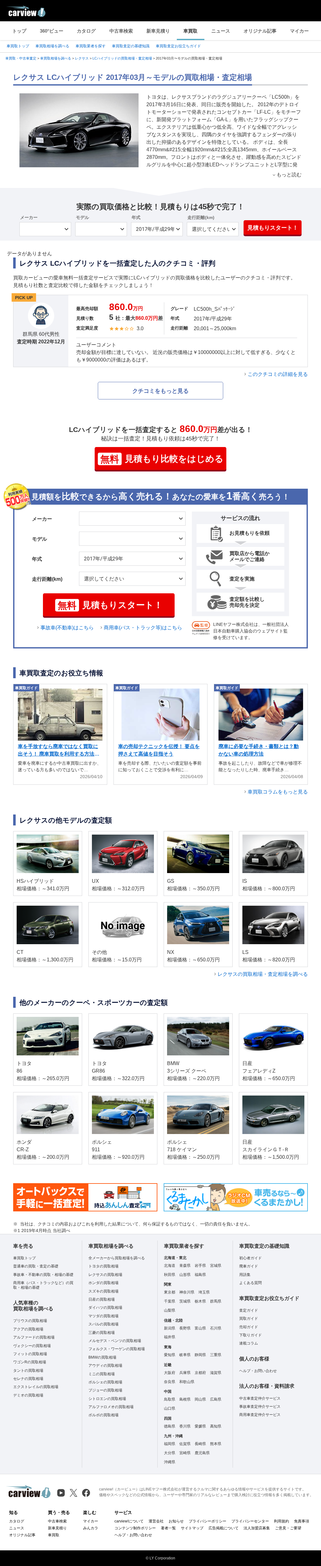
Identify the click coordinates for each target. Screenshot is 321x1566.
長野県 (185, 1328)
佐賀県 (185, 1444)
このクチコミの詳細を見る (278, 374)
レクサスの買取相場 (105, 1274)
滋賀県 (215, 1373)
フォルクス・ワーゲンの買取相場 (116, 1349)
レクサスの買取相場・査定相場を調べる (263, 974)
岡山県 (200, 1399)
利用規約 (281, 1521)
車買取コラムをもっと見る (278, 791)
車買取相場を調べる (52, 46)
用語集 (244, 1274)
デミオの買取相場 (28, 1395)
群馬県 (215, 1301)
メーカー (29, 217)
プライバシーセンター (250, 1521)
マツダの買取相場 (103, 1316)
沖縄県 (169, 1462)
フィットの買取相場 (30, 1354)
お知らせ (176, 1521)
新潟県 (169, 1328)
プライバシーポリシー (207, 1521)
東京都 (169, 1292)
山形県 (185, 1274)
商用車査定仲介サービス (260, 1415)
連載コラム (248, 1343)
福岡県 (169, 1444)
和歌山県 (186, 1382)
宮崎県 (185, 1453)
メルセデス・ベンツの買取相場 (114, 1341)
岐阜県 (185, 1355)
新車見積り (158, 31)
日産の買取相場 (101, 1299)
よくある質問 (250, 1283)
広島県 (215, 1399)
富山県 (200, 1328)
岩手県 (200, 1265)
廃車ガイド (248, 1266)
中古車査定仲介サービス (260, 1398)
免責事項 (301, 1521)
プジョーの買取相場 (105, 1390)
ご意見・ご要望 (288, 1528)
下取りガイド (250, 1335)
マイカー (299, 31)
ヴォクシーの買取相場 (32, 1346)
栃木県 (200, 1301)
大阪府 (169, 1373)
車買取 (190, 31)
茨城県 (185, 1301)
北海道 (169, 1265)
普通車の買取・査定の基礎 (35, 1266)
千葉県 (169, 1301)
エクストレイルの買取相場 (35, 1387)
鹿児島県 (202, 1453)
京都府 (200, 1373)
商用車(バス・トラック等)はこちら (143, 627)
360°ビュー (51, 31)
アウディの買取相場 (105, 1365)
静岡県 (200, 1355)
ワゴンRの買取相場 (29, 1362)
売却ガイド (248, 1327)
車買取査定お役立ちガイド (178, 46)
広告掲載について (223, 1528)
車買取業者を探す (91, 46)
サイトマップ (192, 1528)
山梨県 (169, 1310)
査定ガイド (248, 1310)
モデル (82, 217)
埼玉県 (204, 1292)
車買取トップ (18, 46)
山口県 (169, 1408)
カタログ (86, 31)
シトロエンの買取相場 (107, 1399)
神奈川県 (186, 1292)
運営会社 (156, 1521)
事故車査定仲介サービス (260, 1406)
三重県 (215, 1355)
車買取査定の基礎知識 (131, 46)
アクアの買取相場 (28, 1329)
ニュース (220, 31)
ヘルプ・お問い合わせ (258, 1371)
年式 (136, 217)
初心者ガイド (250, 1258)
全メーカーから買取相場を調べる (116, 1258)
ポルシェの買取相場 (105, 1382)
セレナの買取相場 (28, 1378)
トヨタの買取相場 (103, 1266)
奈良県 (169, 1382)
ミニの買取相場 (101, 1374)
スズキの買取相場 (103, 1291)
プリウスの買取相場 (30, 1321)
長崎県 (200, 1444)
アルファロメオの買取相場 (111, 1407)
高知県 (215, 1426)
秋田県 (169, 1274)
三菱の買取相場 (101, 1332)
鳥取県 (169, 1399)
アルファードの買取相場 (34, 1337)
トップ (19, 31)
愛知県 (169, 1355)
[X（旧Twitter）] (73, 1493)
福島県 (200, 1274)
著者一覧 (168, 1528)
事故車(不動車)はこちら (67, 627)
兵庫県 (185, 1373)
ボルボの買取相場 (103, 1415)
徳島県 (169, 1426)
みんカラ (90, 1528)
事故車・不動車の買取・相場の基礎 (43, 1274)
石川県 (215, 1328)
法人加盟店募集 (257, 1528)
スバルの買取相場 (103, 1324)
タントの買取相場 (28, 1370)
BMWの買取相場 (102, 1357)
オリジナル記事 (260, 31)
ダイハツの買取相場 (105, 1307)
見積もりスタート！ (272, 228)
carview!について (129, 1521)
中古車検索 (121, 31)
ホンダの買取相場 (103, 1283)
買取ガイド (248, 1318)
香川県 (185, 1426)
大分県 (169, 1453)
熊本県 (215, 1444)
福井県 (169, 1337)
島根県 (185, 1399)
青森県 (185, 1265)
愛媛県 (200, 1426)
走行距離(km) (200, 217)
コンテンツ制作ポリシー (135, 1528)
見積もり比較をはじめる (162, 459)
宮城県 (215, 1265)
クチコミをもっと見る (160, 391)
